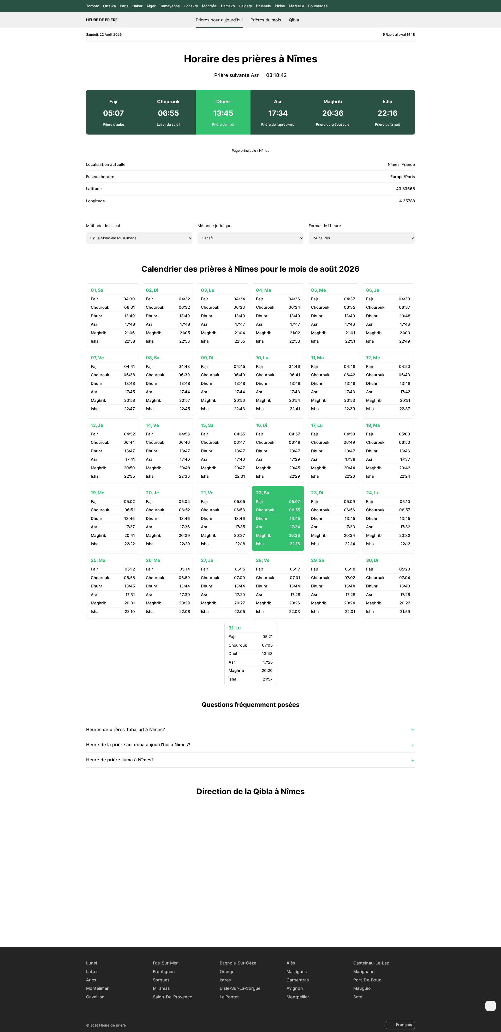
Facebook (232, 928)
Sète (357, 996)
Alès (291, 963)
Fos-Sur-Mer (165, 963)
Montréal (209, 6)
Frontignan (164, 971)
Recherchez (412, 19)
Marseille (296, 6)
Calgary (245, 6)
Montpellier (298, 996)
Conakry (191, 6)
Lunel (91, 963)
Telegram (256, 928)
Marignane (363, 971)
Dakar (137, 6)
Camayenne (169, 6)
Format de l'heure (325, 225)
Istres (225, 979)
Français (404, 1024)
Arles (91, 979)
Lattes (92, 971)
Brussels (263, 6)
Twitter (244, 928)
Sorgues (161, 979)
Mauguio (362, 988)
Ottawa (109, 6)
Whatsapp (268, 928)
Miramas (161, 988)
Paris (124, 6)
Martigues (297, 971)
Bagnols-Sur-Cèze (238, 963)
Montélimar (97, 988)
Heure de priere (102, 19)
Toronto (92, 6)
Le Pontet (229, 996)
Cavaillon (95, 996)
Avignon (295, 988)
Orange (227, 971)
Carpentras (298, 979)
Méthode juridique (214, 225)
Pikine (280, 6)
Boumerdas (318, 6)
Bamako (228, 6)
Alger (151, 6)
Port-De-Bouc (367, 979)
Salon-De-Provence (172, 996)
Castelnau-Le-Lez (371, 963)
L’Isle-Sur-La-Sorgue (240, 988)
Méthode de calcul (103, 225)
